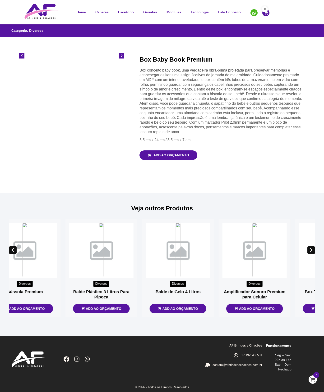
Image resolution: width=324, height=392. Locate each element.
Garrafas (150, 12)
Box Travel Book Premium (277, 291)
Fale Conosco (229, 12)
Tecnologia (200, 12)
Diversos (36, 30)
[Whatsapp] (87, 359)
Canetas (102, 12)
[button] (13, 250)
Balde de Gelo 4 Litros (124, 291)
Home (81, 12)
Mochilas (174, 12)
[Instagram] (77, 359)
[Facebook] (66, 359)
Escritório (126, 12)
